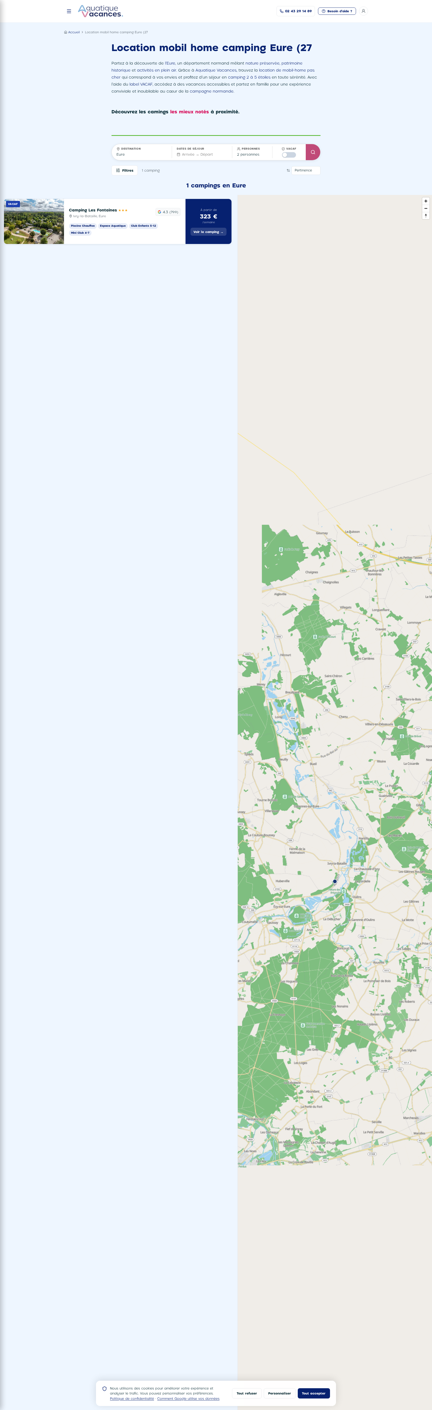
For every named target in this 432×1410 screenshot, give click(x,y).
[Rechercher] (313, 152)
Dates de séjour (190, 148)
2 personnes (248, 154)
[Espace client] (363, 11)
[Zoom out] (426, 208)
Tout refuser (247, 1393)
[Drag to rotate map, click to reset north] (426, 215)
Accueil (74, 32)
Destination (131, 148)
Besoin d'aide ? (340, 11)
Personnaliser (279, 1393)
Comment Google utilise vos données (188, 1398)
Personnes (251, 148)
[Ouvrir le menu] (69, 11)
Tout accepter (314, 1393)
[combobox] (141, 154)
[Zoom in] (426, 201)
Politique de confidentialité (132, 1398)
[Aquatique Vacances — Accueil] (100, 11)
